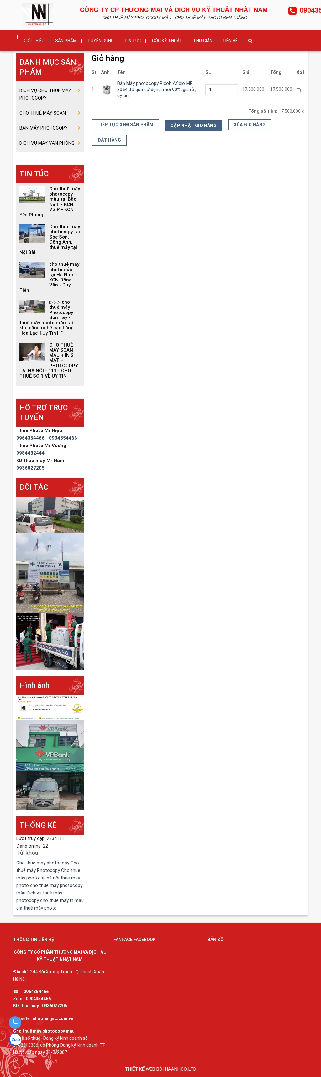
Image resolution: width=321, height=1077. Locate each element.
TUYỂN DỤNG (100, 40)
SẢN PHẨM (66, 40)
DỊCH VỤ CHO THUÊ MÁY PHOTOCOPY (45, 94)
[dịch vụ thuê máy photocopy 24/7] (50, 514)
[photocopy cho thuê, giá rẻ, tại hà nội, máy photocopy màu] (50, 707)
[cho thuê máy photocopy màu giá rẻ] (50, 765)
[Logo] (39, 14)
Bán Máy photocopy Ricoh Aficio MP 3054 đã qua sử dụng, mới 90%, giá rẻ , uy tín (156, 89)
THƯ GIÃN (203, 40)
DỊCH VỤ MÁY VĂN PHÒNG (47, 143)
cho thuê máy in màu (62, 900)
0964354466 (31, 438)
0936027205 (30, 468)
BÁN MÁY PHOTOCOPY (43, 128)
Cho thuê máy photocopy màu (44, 1030)
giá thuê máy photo (36, 908)
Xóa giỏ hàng (250, 124)
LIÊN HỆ (230, 40)
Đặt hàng (109, 139)
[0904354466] (15, 1022)
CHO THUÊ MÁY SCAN (42, 113)
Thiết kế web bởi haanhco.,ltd (160, 1069)
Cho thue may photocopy (42, 863)
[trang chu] (13, 34)
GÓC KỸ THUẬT (167, 40)
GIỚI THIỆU (34, 40)
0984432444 (30, 453)
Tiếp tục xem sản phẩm (125, 124)
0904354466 (63, 438)
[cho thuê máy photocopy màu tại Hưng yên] (50, 572)
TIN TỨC (132, 40)
